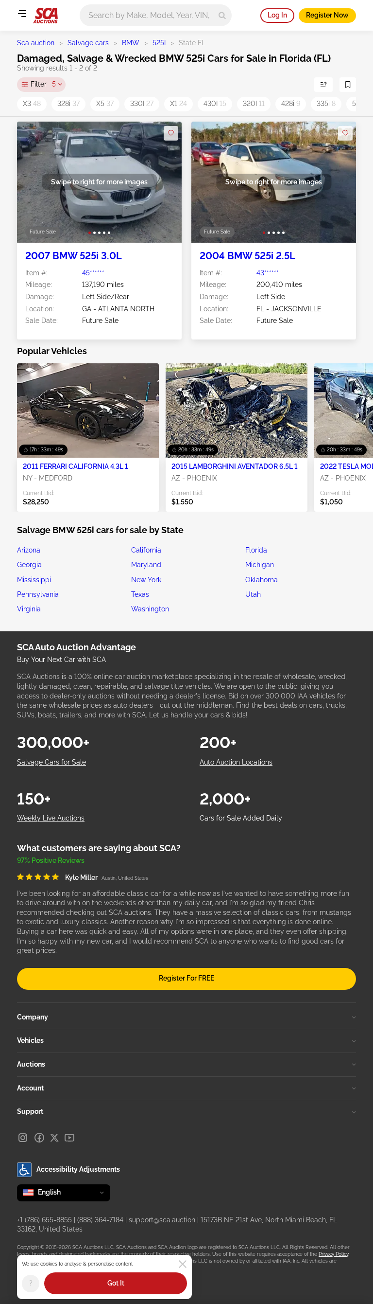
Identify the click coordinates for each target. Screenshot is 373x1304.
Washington (150, 609)
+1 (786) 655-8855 (44, 1220)
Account (30, 1088)
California (146, 550)
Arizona (28, 550)
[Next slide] (164, 182)
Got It (115, 1283)
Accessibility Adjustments (78, 1169)
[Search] (222, 15)
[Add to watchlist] (171, 133)
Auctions (31, 1064)
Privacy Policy (333, 1254)
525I (159, 43)
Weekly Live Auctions (51, 818)
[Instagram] (23, 1137)
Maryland (146, 565)
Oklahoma (261, 580)
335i (326, 103)
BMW (130, 43)
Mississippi (34, 580)
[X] (54, 1138)
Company (32, 1017)
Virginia (29, 609)
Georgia (29, 565)
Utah (253, 594)
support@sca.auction (162, 1220)
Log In (277, 15)
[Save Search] (347, 84)
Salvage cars (88, 43)
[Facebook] (39, 1137)
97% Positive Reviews (51, 860)
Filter (43, 84)
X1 (178, 103)
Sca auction (35, 43)
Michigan (259, 565)
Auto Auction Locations (236, 762)
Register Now (327, 15)
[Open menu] (22, 13)
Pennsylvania (38, 594)
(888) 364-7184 (100, 1220)
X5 (105, 103)
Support (30, 1111)
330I (141, 103)
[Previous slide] (34, 182)
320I (254, 103)
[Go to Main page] (45, 15)
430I (214, 103)
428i (290, 103)
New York (146, 580)
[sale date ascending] (323, 84)
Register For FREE (186, 978)
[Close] (182, 1264)
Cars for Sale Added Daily (241, 818)
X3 (32, 103)
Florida (256, 550)
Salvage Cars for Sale (51, 762)
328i (68, 103)
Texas (140, 594)
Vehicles (30, 1040)
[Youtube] (69, 1137)
